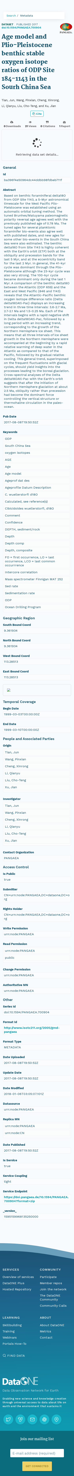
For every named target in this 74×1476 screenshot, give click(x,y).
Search (11, 15)
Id (4, 174)
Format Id (10, 1022)
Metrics (45, 1331)
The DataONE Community (50, 1297)
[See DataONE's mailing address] (56, 1419)
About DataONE (52, 1325)
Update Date (12, 1072)
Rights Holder (12, 909)
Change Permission (16, 969)
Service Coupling (15, 1176)
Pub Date (9, 416)
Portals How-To (14, 1344)
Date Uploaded (14, 1057)
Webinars (10, 1337)
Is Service (10, 1160)
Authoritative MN (15, 985)
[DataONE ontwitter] (8, 1419)
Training (9, 1331)
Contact (46, 1337)
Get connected (36, 1466)
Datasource (11, 1104)
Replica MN (11, 1119)
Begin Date (11, 708)
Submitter (10, 889)
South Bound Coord (17, 625)
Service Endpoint (15, 1191)
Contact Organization (18, 852)
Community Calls (53, 1305)
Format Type (12, 1041)
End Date (9, 724)
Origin (7, 745)
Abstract (9, 190)
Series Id (9, 1006)
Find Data (16, 1355)
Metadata (26, 15)
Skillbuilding (12, 1325)
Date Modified (13, 1088)
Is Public (9, 874)
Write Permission (15, 928)
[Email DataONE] (32, 1419)
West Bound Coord (16, 656)
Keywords (10, 432)
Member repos (51, 1283)
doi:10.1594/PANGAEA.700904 (21, 27)
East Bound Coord (16, 671)
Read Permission (15, 944)
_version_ (10, 1211)
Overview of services (18, 1277)
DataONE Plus (13, 1283)
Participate (48, 1277)
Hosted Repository (17, 1289)
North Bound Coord (16, 640)
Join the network (53, 1289)
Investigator (12, 799)
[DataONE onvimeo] (20, 1419)
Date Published (14, 1145)
